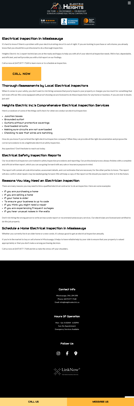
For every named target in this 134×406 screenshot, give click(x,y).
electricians (100, 217)
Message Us (100, 401)
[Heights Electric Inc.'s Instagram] (58, 354)
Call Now (21, 74)
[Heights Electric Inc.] (67, 5)
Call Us (33, 401)
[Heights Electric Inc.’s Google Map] (76, 354)
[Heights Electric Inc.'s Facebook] (67, 354)
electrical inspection (95, 53)
